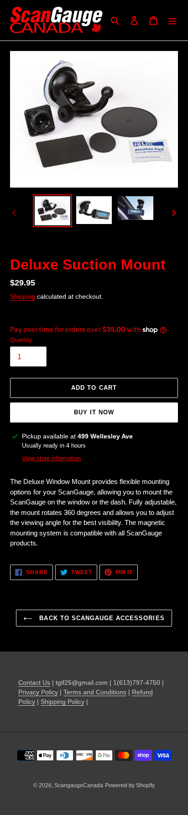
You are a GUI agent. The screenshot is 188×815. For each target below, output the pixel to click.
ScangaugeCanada (78, 785)
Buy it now (94, 412)
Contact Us (34, 682)
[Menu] (172, 20)
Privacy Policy (38, 692)
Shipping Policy (62, 701)
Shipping (22, 296)
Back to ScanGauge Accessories (100, 618)
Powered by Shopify (130, 785)
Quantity (21, 339)
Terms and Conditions (94, 692)
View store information (51, 458)
